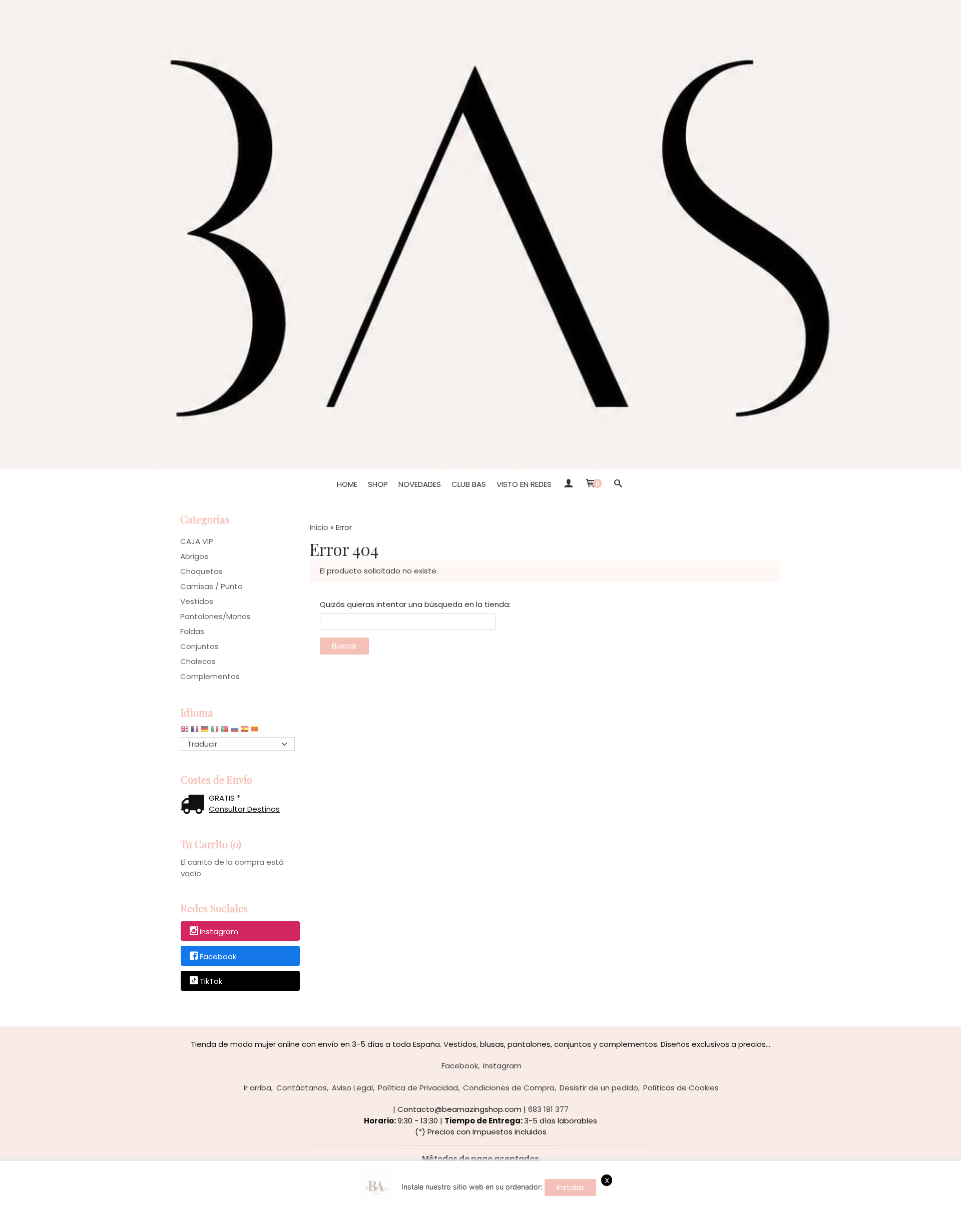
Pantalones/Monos (215, 616)
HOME (347, 484)
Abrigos (194, 556)
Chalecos (198, 661)
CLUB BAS (468, 484)
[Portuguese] (225, 731)
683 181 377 (548, 1109)
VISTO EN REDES (524, 484)
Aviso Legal (352, 1087)
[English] (185, 731)
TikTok (211, 981)
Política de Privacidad (418, 1087)
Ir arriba (257, 1087)
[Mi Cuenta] (568, 484)
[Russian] (235, 731)
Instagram (219, 931)
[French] (195, 731)
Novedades (419, 484)
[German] (205, 731)
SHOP (378, 484)
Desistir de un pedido (599, 1087)
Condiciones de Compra (509, 1087)
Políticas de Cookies (681, 1087)
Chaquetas (201, 571)
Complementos (210, 676)
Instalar (570, 1187)
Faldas (192, 631)
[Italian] (215, 731)
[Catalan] (256, 731)
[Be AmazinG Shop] (480, 234)
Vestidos (196, 601)
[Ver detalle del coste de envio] (195, 805)
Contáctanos (301, 1087)
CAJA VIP (196, 541)
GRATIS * (224, 798)
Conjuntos (199, 646)
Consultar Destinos (244, 809)
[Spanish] (245, 731)
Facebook (218, 956)
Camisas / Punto (211, 586)
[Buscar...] (618, 484)
